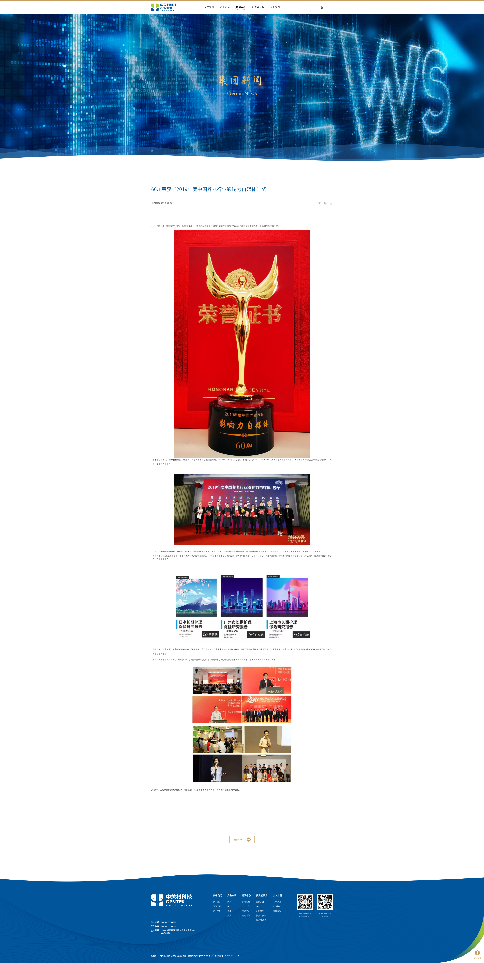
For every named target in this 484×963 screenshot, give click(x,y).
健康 (229, 911)
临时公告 (260, 906)
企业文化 (217, 911)
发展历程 (217, 906)
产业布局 (231, 895)
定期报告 (260, 911)
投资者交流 (261, 915)
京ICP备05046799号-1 (203, 956)
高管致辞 (246, 915)
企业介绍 (217, 902)
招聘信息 (277, 911)
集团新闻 (246, 902)
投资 (229, 915)
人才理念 (277, 902)
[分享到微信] (325, 203)
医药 (229, 902)
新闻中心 (246, 895)
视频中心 (246, 911)
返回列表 (238, 840)
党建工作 (246, 906)
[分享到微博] (331, 203)
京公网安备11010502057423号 (226, 956)
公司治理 (260, 902)
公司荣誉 (277, 906)
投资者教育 (261, 920)
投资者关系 (261, 895)
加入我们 (277, 895)
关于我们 (217, 895)
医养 (229, 906)
